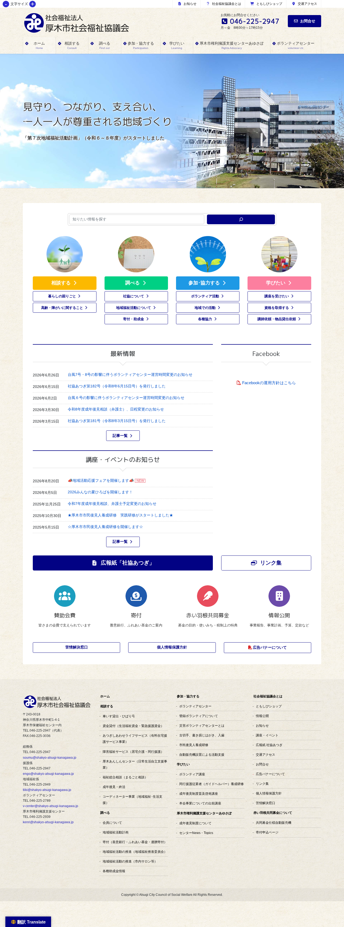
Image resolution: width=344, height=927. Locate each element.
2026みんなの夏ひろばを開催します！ (100, 492)
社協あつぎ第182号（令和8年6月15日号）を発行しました (117, 386)
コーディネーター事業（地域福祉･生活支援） (132, 799)
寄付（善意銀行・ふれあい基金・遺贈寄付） (135, 842)
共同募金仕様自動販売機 (273, 822)
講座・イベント (267, 735)
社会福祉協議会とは (226, 4)
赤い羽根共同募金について (272, 813)
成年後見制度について (195, 823)
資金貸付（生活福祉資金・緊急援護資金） (133, 726)
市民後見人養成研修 (193, 745)
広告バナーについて (270, 774)
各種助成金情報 (114, 871)
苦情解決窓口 (265, 803)
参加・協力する (188, 696)
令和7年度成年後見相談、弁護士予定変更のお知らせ (112, 503)
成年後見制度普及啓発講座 (198, 793)
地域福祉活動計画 (115, 832)
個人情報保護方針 (269, 793)
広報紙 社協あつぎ (269, 745)
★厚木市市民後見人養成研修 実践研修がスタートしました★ (120, 515)
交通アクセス (307, 4)
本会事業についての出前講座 (200, 803)
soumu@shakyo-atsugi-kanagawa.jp (49, 758)
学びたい (183, 764)
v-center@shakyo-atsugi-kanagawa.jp (50, 806)
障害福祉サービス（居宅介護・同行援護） (133, 751)
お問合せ (307, 21)
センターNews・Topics (196, 833)
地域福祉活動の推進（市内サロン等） (130, 861)
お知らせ (189, 4)
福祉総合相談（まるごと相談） (125, 777)
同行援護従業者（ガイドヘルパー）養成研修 (211, 784)
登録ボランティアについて (198, 716)
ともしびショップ (269, 4)
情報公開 (262, 716)
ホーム (105, 696)
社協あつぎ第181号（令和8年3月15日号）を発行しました (117, 421)
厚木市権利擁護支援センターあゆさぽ (204, 813)
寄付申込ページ (267, 832)
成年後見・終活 (114, 787)
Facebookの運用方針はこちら (269, 382)
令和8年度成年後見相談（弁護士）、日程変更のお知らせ (116, 409)
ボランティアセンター (195, 706)
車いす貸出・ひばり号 (119, 716)
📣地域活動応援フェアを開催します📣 (101, 480)
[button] (26, 121)
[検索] (241, 219)
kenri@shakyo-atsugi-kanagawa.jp (48, 822)
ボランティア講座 (192, 774)
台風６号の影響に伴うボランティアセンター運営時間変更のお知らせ (126, 397)
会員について (112, 822)
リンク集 (262, 783)
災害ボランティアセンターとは (201, 725)
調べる (105, 813)
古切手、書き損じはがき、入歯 (201, 735)
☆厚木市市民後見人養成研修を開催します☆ (105, 527)
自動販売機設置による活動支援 (201, 754)
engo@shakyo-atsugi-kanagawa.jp (48, 774)
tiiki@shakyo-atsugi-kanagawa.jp (47, 790)
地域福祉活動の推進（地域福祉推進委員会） (135, 851)
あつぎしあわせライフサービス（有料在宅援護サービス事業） (135, 738)
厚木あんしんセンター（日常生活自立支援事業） (135, 764)
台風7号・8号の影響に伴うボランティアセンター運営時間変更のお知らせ (130, 374)
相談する (106, 706)
